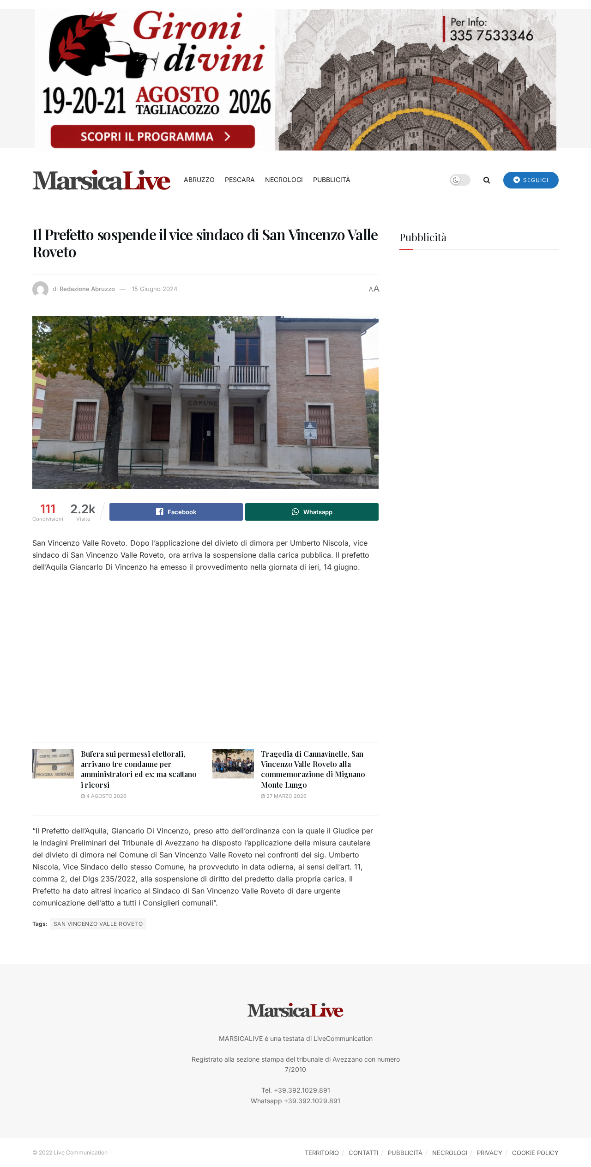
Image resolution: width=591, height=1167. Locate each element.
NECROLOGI (284, 179)
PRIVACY (489, 1152)
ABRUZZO (199, 179)
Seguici (535, 179)
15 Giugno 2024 (154, 288)
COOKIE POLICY (535, 1152)
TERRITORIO (322, 1152)
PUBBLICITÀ (331, 179)
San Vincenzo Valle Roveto (98, 923)
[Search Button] (486, 180)
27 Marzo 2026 (286, 796)
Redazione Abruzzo (87, 288)
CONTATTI (363, 1152)
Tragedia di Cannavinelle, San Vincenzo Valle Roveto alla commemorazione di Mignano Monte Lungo (313, 769)
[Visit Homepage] (101, 180)
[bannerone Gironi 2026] (295, 79)
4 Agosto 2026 (106, 796)
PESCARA (240, 179)
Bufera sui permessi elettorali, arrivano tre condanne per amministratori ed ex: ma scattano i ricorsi (139, 769)
